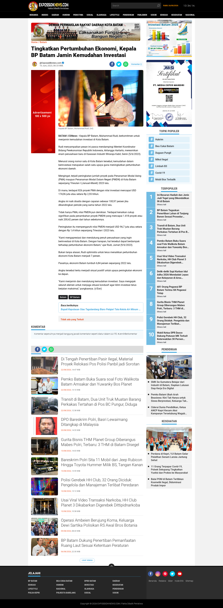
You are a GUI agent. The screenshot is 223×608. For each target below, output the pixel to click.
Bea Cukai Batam (164, 146)
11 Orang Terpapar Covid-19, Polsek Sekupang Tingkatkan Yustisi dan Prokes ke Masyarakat (169, 469)
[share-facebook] (112, 64)
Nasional (190, 15)
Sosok (154, 15)
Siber (170, 581)
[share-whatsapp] (125, 64)
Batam (63, 297)
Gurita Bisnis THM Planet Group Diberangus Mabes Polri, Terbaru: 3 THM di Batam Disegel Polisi (100, 444)
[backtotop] (111, 567)
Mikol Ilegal (161, 159)
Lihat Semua (87, 560)
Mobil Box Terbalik (165, 179)
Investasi (89, 585)
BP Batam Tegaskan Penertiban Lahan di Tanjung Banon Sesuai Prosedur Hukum (172, 213)
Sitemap (189, 581)
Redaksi (162, 581)
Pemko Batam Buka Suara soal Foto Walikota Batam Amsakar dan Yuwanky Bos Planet (100, 382)
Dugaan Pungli (163, 152)
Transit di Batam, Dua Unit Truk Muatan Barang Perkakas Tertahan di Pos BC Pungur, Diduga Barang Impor (101, 404)
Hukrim (66, 15)
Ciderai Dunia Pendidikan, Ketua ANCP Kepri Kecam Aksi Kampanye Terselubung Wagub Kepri (168, 410)
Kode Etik (179, 581)
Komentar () (136, 64)
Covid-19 (160, 172)
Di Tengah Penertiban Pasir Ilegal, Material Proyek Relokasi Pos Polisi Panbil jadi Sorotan (100, 361)
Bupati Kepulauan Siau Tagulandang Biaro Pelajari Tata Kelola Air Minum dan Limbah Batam (101, 309)
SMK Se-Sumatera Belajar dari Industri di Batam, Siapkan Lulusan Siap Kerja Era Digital (170, 385)
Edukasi (164, 15)
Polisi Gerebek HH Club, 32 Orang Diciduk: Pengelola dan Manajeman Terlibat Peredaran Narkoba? (100, 485)
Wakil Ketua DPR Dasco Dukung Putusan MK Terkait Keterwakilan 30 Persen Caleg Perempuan (172, 336)
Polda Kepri (34, 592)
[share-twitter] (119, 64)
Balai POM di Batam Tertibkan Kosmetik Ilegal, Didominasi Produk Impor (167, 482)
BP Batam (75, 297)
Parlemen (142, 15)
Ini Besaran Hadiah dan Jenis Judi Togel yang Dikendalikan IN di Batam (173, 198)
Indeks (45, 15)
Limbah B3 (161, 166)
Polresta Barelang (66, 592)
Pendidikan (128, 15)
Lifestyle (114, 15)
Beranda (34, 15)
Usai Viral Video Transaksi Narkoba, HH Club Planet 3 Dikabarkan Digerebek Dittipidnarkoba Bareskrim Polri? (100, 505)
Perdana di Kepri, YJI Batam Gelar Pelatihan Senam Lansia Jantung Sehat (169, 457)
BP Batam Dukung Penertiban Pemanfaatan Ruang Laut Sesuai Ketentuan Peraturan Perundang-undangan (98, 545)
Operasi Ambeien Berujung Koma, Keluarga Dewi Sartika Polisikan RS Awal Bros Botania (99, 523)
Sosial (90, 15)
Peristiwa (78, 15)
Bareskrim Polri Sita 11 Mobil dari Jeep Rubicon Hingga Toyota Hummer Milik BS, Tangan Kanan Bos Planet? (102, 465)
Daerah (55, 15)
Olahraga (101, 15)
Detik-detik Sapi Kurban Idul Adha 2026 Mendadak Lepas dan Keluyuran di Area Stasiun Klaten (172, 274)
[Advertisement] (43, 198)
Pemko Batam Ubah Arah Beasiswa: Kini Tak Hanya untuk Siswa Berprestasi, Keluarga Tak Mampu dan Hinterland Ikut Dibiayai (168, 398)
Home (34, 42)
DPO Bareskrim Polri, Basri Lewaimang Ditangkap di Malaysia (94, 422)
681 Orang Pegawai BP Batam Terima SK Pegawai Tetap (171, 290)
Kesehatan (176, 15)
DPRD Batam (90, 581)
